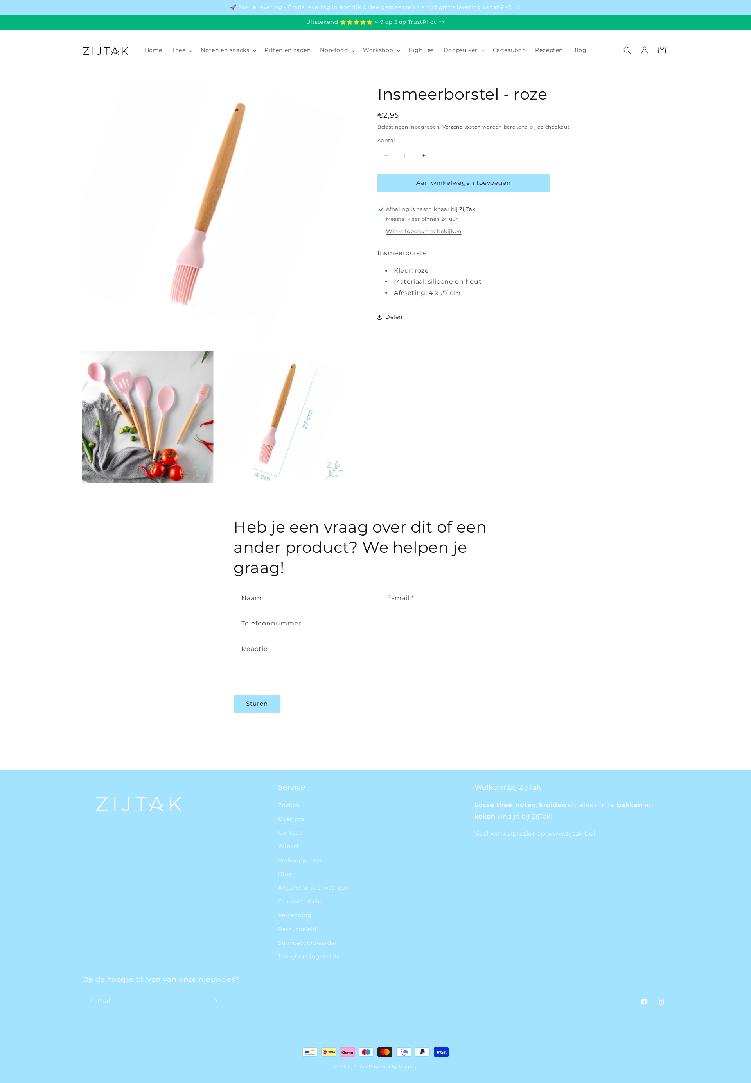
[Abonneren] (214, 1001)
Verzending (294, 915)
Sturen (257, 703)
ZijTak (360, 1066)
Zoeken (289, 805)
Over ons (291, 818)
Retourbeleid (297, 929)
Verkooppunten (300, 860)
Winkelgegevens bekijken (424, 231)
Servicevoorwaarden (308, 942)
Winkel (288, 846)
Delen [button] (393, 316)
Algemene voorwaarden (313, 887)
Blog (285, 873)
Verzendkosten (461, 127)
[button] (181, 50)
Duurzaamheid (300, 901)
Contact (290, 832)
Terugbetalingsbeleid (309, 956)
